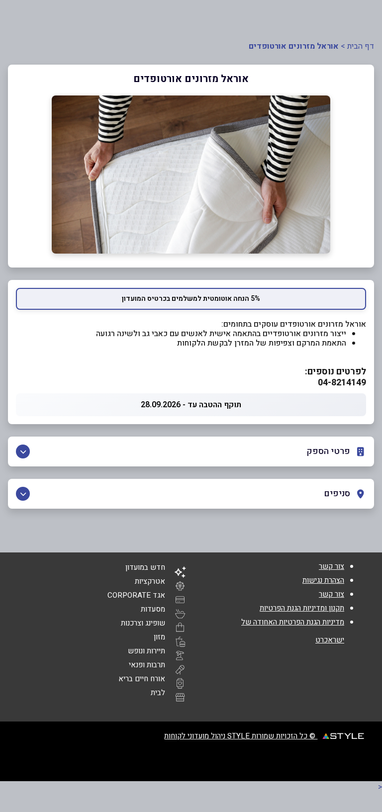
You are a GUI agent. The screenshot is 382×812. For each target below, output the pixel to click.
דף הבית (360, 46)
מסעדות (153, 609)
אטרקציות (150, 581)
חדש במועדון (145, 567)
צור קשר (331, 566)
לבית (158, 692)
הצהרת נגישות (323, 580)
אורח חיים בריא (141, 678)
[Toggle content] (23, 451)
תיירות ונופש (146, 650)
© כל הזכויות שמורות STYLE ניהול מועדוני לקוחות (240, 735)
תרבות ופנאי (147, 664)
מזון (159, 637)
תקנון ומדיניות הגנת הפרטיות (302, 608)
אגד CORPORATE (136, 595)
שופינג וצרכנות (143, 623)
